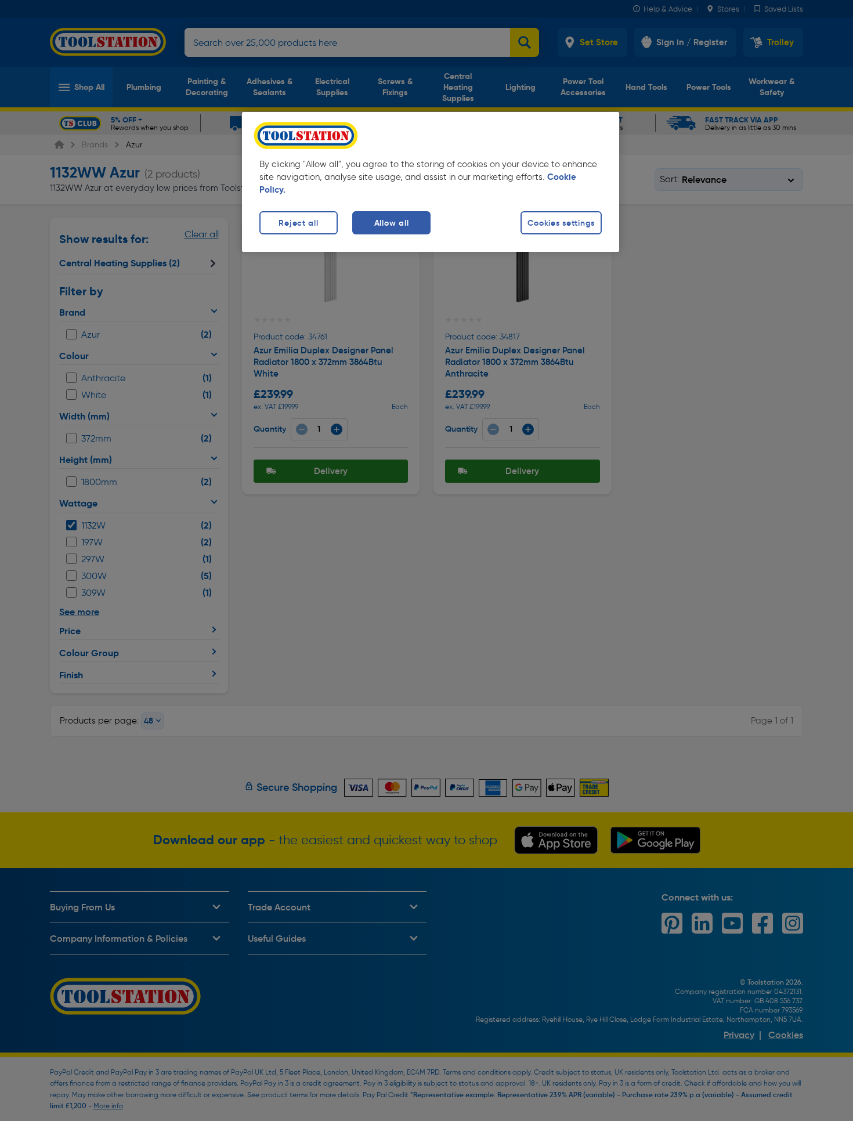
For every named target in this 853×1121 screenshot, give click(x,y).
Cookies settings (561, 223)
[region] (430, 182)
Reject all (298, 223)
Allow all (391, 223)
